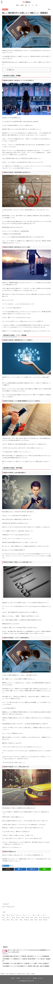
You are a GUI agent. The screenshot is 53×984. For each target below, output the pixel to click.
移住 (22, 919)
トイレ (45, 915)
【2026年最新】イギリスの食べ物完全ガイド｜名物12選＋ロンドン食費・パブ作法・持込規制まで (25, 963)
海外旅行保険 (47, 917)
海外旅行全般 (5, 9)
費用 (32, 919)
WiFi (4, 915)
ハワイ (33, 5)
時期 (28, 917)
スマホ (35, 915)
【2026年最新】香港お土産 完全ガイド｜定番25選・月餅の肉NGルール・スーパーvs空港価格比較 (25, 956)
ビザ (4, 917)
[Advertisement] (26, 886)
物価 (9, 919)
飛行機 (46, 919)
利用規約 (18, 978)
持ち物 (19, 917)
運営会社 (13, 978)
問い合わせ (40, 978)
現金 (13, 919)
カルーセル (20, 915)
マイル (9, 917)
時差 (23, 917)
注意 (12, 865)
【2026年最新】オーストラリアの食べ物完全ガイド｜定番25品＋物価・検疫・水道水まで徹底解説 (25, 966)
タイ (29, 5)
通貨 (37, 919)
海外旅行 (17, 5)
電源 (41, 919)
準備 (4, 919)
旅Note (23, 980)
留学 (17, 919)
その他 (13, 915)
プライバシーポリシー (26, 978)
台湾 (36, 5)
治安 (37, 917)
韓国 (26, 5)
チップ (40, 915)
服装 (32, 917)
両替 (14, 917)
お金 (9, 915)
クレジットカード (27, 915)
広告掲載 (34, 978)
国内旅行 (22, 5)
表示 (13, 69)
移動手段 (27, 919)
